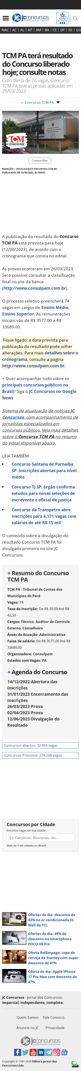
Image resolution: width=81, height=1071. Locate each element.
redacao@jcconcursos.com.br (36, 168)
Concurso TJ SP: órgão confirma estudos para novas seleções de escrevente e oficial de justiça (43, 493)
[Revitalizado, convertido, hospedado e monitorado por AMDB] (75, 1064)
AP (30, 30)
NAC (5, 30)
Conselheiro (32, 628)
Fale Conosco (54, 1017)
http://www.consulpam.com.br (34, 288)
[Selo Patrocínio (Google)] (62, 17)
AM (38, 30)
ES (70, 30)
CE (55, 30)
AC (14, 30)
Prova (25, 706)
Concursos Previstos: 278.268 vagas (33, 755)
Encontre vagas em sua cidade (26, 830)
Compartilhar (40, 160)
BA (47, 30)
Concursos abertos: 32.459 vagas (31, 745)
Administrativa (52, 634)
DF (62, 30)
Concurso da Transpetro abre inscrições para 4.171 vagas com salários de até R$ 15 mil (44, 516)
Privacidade (55, 1027)
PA (44, 660)
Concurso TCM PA (37, 102)
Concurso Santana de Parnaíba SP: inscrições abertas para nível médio (44, 470)
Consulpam (43, 654)
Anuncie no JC (27, 1027)
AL (22, 30)
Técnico (27, 621)
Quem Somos (28, 1017)
